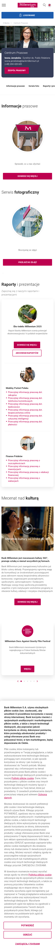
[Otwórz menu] (3, 5)
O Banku (6, 23)
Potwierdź (27, 925)
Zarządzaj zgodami (33, 945)
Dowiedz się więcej (28, 345)
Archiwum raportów (29, 353)
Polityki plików (22, 778)
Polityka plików (39, 874)
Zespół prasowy (17, 70)
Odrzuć (27, 934)
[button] (44, 5)
